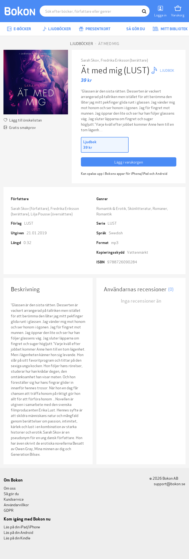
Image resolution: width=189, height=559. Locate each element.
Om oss (10, 488)
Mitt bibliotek (174, 29)
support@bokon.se (169, 483)
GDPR (8, 510)
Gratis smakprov (22, 127)
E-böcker (22, 29)
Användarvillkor (16, 504)
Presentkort (97, 29)
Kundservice (14, 499)
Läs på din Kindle (17, 537)
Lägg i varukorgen (128, 161)
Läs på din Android (18, 532)
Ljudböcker (59, 29)
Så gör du (135, 29)
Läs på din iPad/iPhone (22, 526)
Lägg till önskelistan (25, 119)
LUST (28, 223)
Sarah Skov (90, 59)
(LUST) (137, 69)
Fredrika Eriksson (115, 59)
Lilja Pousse (40, 213)
